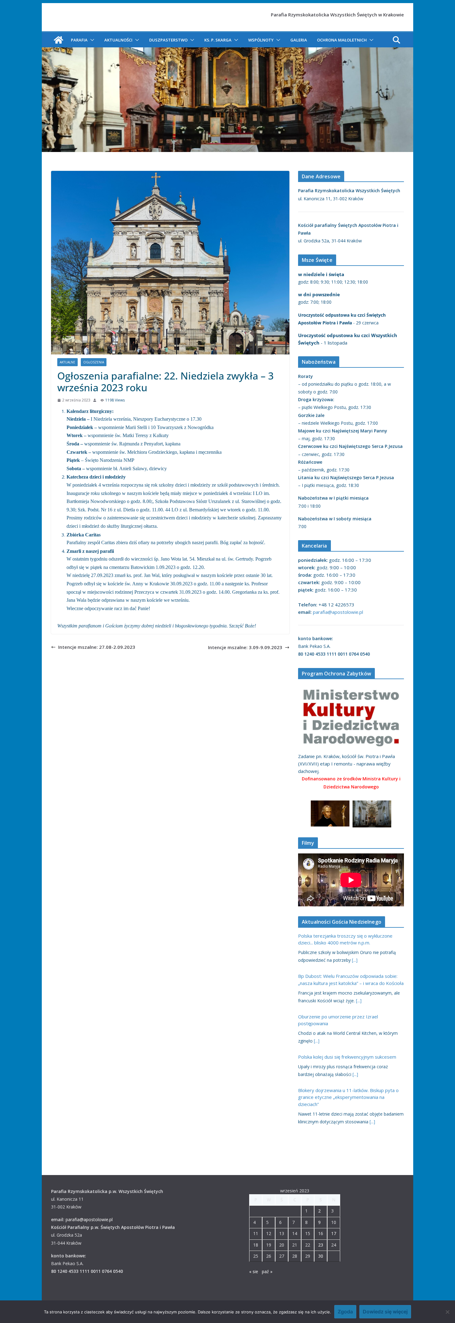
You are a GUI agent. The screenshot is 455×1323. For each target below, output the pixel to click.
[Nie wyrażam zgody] (447, 1312)
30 (320, 1256)
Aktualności (118, 40)
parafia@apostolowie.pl (338, 612)
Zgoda (345, 1311)
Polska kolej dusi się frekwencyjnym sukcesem (347, 1057)
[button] (91, 40)
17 (333, 1233)
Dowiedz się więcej (385, 1311)
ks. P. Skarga (218, 40)
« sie (253, 1271)
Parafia (79, 40)
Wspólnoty (261, 40)
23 (320, 1245)
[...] (355, 960)
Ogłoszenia (93, 362)
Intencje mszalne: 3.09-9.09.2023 (245, 647)
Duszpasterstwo (168, 40)
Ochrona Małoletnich (342, 40)
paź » (267, 1271)
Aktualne (67, 362)
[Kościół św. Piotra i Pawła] (58, 40)
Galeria (298, 40)
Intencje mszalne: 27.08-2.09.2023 (96, 647)
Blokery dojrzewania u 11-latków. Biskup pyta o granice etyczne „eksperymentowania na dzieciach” (348, 1097)
